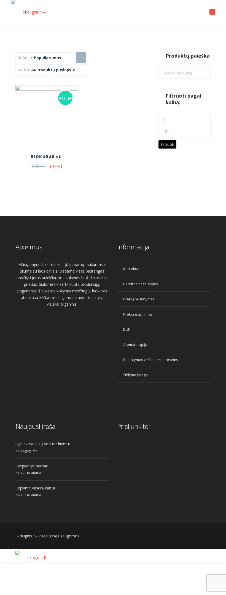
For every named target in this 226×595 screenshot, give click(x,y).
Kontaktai (131, 268)
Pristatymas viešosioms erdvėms (150, 359)
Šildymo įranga (135, 374)
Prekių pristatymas (139, 299)
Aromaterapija (135, 344)
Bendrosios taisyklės (140, 283)
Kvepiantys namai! (31, 466)
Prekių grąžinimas (138, 314)
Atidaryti (57, 134)
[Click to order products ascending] (80, 58)
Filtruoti (167, 144)
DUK (126, 329)
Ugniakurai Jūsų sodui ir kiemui (42, 443)
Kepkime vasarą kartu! (35, 488)
